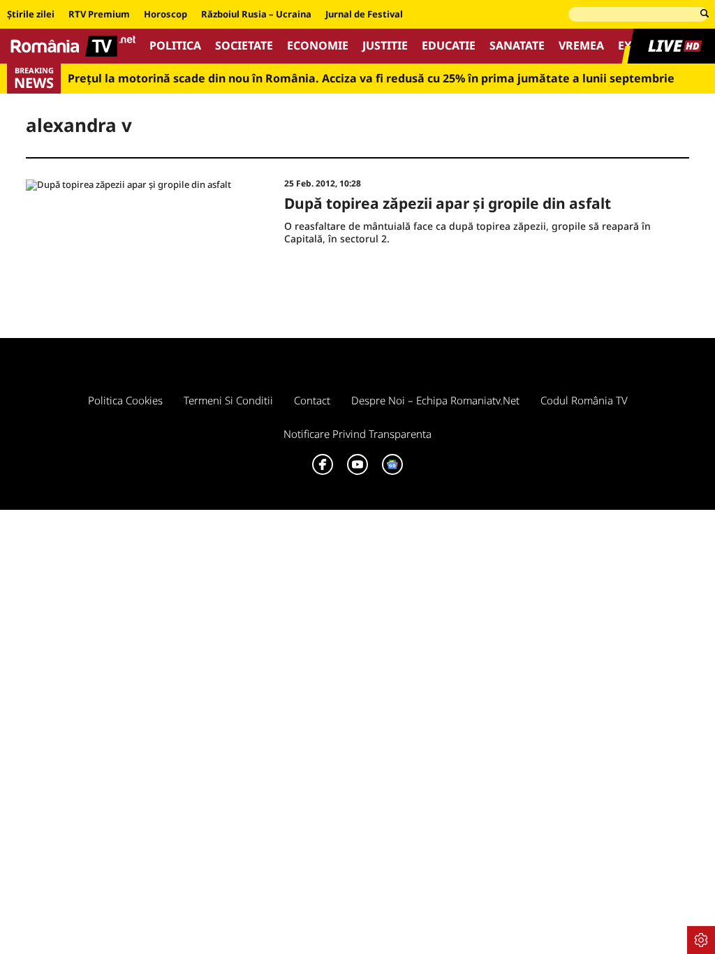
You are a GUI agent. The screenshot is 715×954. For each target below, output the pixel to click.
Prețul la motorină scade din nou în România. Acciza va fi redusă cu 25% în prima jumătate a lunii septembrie (371, 78)
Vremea (581, 45)
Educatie (449, 45)
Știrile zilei (30, 14)
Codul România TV (584, 400)
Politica (175, 45)
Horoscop (165, 14)
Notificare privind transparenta (357, 433)
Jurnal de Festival (364, 14)
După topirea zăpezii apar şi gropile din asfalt (447, 203)
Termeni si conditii (228, 400)
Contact (312, 400)
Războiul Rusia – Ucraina (256, 14)
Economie (317, 45)
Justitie (385, 45)
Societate (244, 45)
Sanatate (517, 45)
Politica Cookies (125, 400)
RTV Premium (99, 14)
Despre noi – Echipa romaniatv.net (435, 400)
